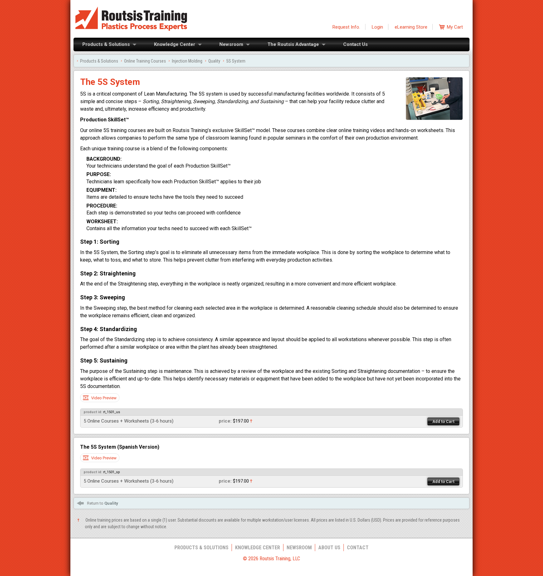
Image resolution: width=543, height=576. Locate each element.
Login (377, 27)
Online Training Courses (145, 61)
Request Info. (346, 27)
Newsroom (231, 44)
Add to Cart (443, 421)
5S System (235, 61)
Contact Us (355, 44)
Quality (214, 61)
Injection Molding (187, 61)
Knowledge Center (174, 44)
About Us (329, 548)
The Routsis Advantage (293, 44)
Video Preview (104, 398)
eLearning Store (411, 27)
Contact (358, 548)
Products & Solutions (106, 44)
